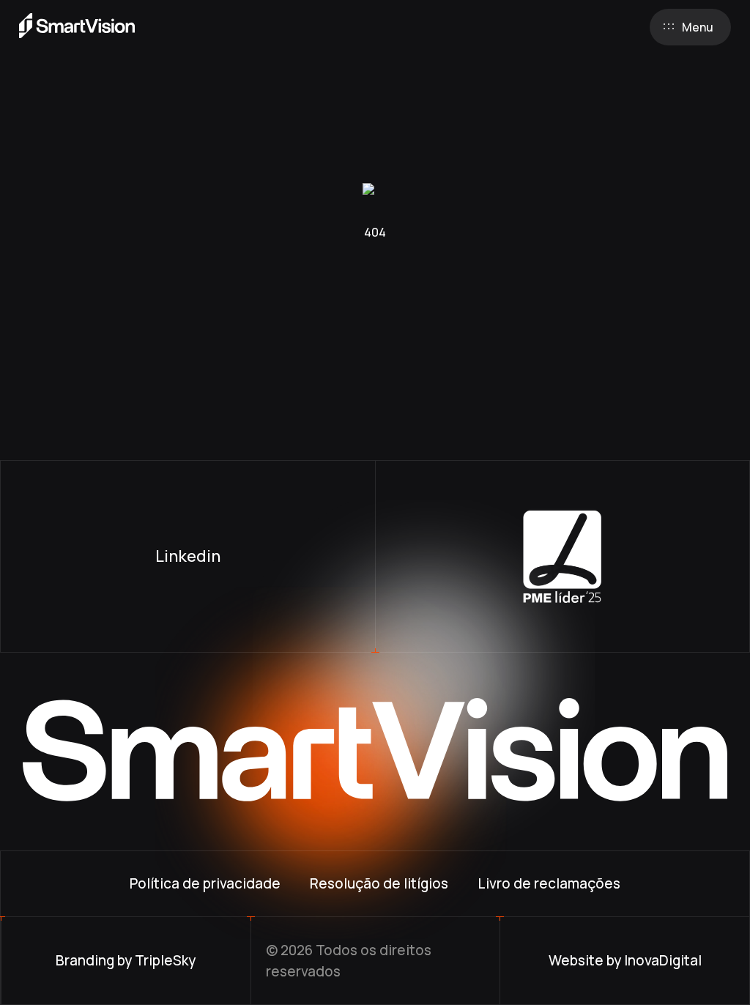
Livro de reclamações (549, 883)
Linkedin (187, 556)
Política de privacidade (205, 883)
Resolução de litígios (379, 883)
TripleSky (165, 960)
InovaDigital (663, 960)
